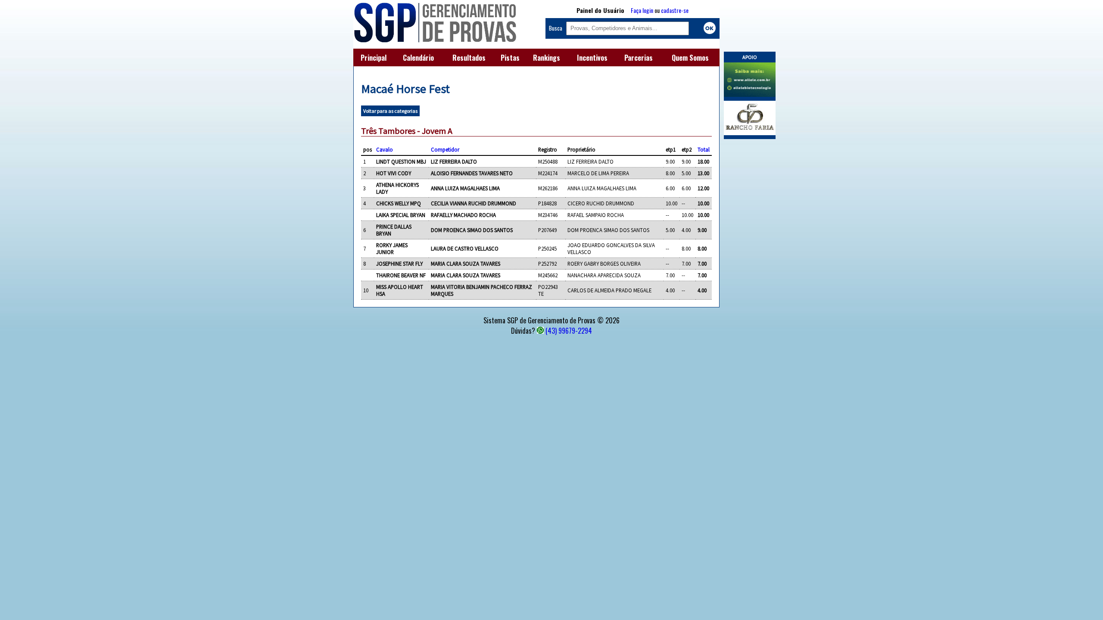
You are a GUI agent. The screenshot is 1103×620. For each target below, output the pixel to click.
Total (704, 149)
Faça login (642, 10)
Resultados (469, 58)
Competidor (445, 149)
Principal (373, 58)
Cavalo (384, 149)
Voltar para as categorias (390, 111)
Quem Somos (690, 58)
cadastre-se (675, 10)
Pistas (510, 58)
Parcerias (638, 58)
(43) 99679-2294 (568, 331)
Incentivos (592, 58)
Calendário (418, 58)
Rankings (546, 58)
